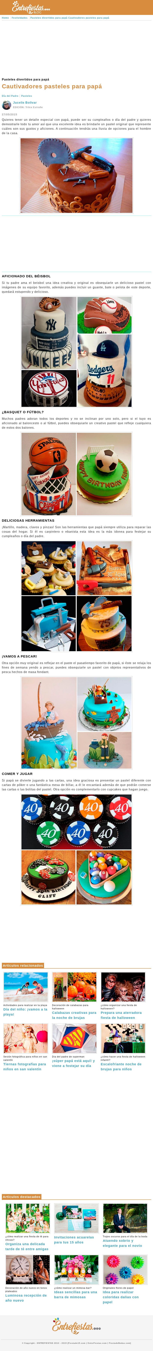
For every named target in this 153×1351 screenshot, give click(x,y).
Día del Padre (10, 96)
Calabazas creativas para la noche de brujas (74, 1012)
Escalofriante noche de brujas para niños (123, 1063)
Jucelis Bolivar (25, 102)
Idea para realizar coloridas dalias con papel (121, 1295)
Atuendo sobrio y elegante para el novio (125, 1241)
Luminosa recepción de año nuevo (26, 1294)
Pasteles (26, 96)
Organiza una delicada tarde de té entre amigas (27, 1243)
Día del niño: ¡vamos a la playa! (25, 1010)
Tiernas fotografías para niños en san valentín (25, 1063)
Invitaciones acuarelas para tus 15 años (74, 1239)
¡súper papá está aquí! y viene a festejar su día (73, 1061)
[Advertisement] (76, 48)
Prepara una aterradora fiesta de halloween (121, 1012)
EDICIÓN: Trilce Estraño (28, 107)
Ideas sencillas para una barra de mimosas (75, 1293)
